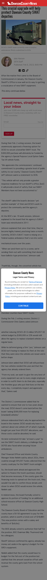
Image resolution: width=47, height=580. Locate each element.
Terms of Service (35, 281)
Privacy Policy (10, 287)
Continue (23, 305)
